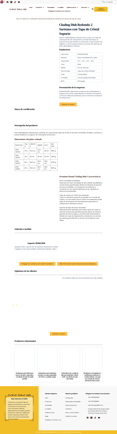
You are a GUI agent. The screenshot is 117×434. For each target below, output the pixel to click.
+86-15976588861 (93, 401)
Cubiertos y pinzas (71, 416)
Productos (39, 7)
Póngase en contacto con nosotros (59, 11)
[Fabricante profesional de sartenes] (2, 2)
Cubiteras (68, 409)
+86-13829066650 (93, 397)
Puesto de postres (71, 405)
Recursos (84, 7)
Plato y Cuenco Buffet (72, 412)
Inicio (30, 7)
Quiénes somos (49, 412)
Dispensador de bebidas (72, 402)
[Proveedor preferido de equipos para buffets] (18, 9)
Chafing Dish (69, 398)
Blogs (46, 416)
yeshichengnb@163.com (95, 405)
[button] (16, 305)
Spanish (110, 2)
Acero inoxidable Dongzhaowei (46, 432)
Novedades (50, 7)
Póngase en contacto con (53, 420)
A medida (60, 7)
